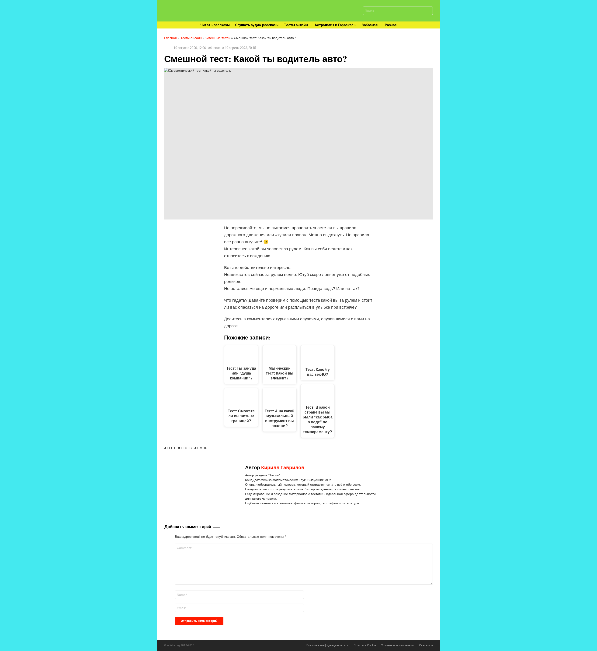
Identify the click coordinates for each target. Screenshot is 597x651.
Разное (391, 25)
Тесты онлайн (296, 25)
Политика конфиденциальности (327, 645)
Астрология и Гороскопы (335, 25)
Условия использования (397, 645)
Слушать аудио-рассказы (256, 25)
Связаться (426, 645)
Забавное (370, 25)
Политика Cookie (365, 645)
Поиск (428, 11)
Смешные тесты (217, 38)
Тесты (186, 448)
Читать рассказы (214, 25)
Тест (171, 448)
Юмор (202, 448)
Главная (170, 38)
